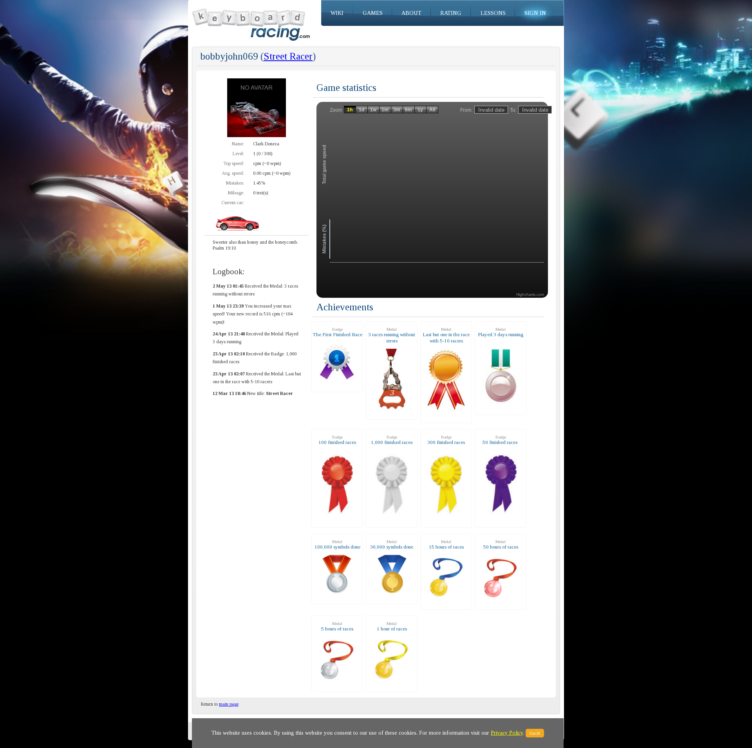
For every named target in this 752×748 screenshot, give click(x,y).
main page (229, 704)
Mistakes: (235, 183)
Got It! (535, 733)
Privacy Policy (507, 733)
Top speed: (233, 163)
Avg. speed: (233, 173)
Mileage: (236, 193)
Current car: (232, 202)
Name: (238, 144)
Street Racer (288, 56)
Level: (238, 153)
